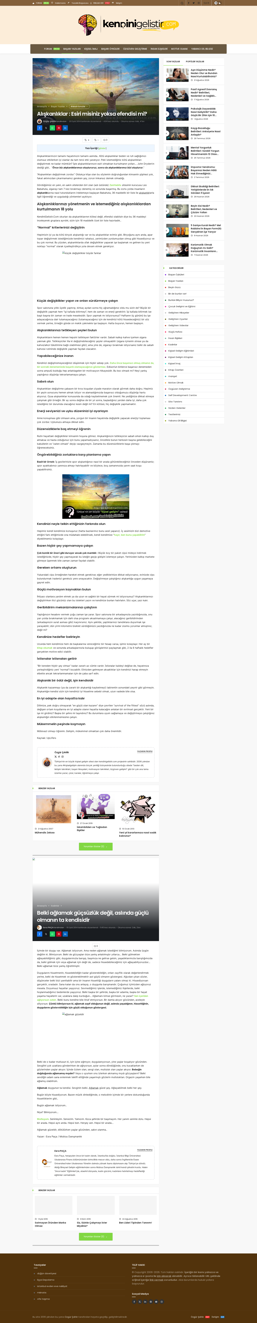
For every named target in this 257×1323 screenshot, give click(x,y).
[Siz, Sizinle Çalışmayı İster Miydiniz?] (96, 1205)
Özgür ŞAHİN (49, 121)
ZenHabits (115, 185)
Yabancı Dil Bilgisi (202, 48)
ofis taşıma (43, 1298)
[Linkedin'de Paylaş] (65, 127)
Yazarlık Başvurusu (79, 3)
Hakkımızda (60, 3)
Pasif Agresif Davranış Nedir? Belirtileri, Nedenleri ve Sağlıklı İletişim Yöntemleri (204, 94)
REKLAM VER (101, 3)
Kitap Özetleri (175, 369)
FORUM (42, 3)
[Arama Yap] (182, 3)
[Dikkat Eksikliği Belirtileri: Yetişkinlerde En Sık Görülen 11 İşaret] (177, 191)
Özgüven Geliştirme (135, 48)
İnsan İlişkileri (159, 48)
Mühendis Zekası (45, 832)
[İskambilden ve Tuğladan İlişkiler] (96, 806)
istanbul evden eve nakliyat (52, 1286)
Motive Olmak (179, 48)
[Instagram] (198, 3)
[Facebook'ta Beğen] (134, 1301)
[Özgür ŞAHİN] (48, 762)
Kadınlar (172, 344)
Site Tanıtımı (175, 401)
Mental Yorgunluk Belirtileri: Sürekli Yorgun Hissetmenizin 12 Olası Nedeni (205, 152)
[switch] (218, 3)
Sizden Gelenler (176, 408)
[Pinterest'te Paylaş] (58, 127)
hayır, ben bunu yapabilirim (129, 534)
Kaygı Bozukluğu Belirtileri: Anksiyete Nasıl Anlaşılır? (205, 131)
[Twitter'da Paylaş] (46, 127)
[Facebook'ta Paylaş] (39, 127)
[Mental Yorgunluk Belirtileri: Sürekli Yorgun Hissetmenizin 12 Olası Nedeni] (177, 153)
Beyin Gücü (174, 287)
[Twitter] (193, 3)
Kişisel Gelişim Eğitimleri (181, 350)
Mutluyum (43, 1118)
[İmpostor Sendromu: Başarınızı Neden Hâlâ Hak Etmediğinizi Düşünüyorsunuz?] (177, 172)
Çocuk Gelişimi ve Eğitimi (181, 306)
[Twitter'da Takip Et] (139, 1301)
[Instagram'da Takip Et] (161, 1301)
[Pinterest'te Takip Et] (150, 1301)
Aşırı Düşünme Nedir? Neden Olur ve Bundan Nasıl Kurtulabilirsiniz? (204, 73)
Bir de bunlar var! (177, 293)
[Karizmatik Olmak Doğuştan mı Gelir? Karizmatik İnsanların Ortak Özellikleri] (177, 250)
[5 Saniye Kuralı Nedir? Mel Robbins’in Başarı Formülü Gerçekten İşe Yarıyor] (177, 230)
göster (102, 148)
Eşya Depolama (45, 1279)
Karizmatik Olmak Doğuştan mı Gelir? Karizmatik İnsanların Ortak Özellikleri (203, 249)
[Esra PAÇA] (48, 1162)
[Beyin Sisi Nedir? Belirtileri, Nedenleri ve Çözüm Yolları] (177, 211)
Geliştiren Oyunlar (178, 319)
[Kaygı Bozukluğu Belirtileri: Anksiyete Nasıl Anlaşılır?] (177, 133)
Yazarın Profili (144, 751)
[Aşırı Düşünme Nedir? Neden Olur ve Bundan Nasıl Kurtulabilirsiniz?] (177, 75)
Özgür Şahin (71, 1316)
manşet (172, 376)
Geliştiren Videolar (178, 325)
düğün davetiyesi (46, 1273)
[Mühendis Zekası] (53, 809)
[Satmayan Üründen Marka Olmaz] (53, 1205)
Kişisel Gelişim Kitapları (180, 357)
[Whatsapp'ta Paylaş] (52, 127)
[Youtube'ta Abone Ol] (156, 1301)
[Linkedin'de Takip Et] (145, 1301)
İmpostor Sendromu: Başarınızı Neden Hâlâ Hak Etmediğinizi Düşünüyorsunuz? (204, 172)
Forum (51, 48)
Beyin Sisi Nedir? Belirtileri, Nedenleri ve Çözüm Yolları (204, 209)
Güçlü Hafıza (175, 331)
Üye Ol (206, 3)
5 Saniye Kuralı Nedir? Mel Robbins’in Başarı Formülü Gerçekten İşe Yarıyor (206, 228)
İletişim (119, 3)
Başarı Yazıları (72, 48)
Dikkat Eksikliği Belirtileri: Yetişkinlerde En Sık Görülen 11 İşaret (205, 190)
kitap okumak (44, 647)
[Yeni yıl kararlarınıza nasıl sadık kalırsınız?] (138, 809)
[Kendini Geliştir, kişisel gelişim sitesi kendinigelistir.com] (128, 25)
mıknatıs (41, 1292)
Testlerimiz (174, 414)
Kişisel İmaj (91, 48)
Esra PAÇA (48, 927)
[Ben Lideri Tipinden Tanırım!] (138, 1205)
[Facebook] (188, 3)
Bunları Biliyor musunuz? (181, 300)
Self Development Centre (182, 395)
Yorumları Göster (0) (94, 846)
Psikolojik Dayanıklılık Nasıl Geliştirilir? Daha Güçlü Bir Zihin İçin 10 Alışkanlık (204, 113)
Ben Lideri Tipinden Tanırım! (135, 1222)
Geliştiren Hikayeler (178, 312)
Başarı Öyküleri (110, 48)
